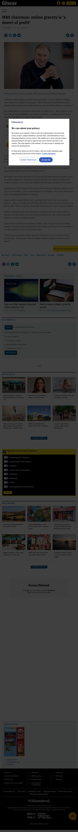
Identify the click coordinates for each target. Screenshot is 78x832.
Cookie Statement (48, 153)
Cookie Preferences (28, 160)
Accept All (46, 160)
